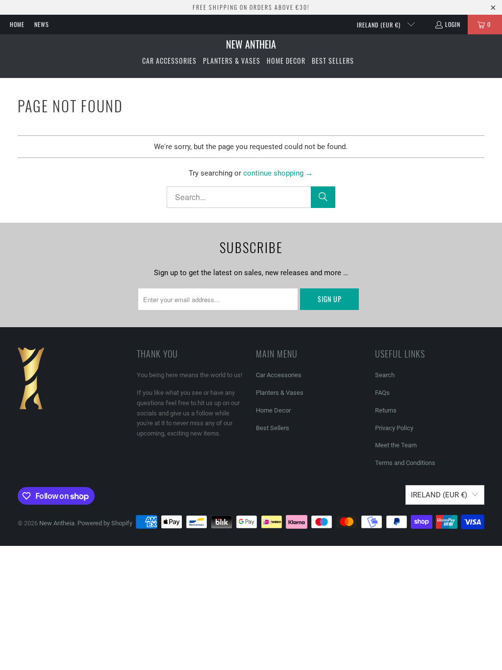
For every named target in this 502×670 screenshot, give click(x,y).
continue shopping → (278, 173)
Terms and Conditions (405, 462)
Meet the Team (396, 445)
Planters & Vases (279, 392)
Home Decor (273, 410)
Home (17, 24)
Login (452, 24)
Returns (386, 410)
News (41, 24)
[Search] (323, 197)
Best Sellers (272, 428)
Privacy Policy (394, 428)
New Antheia (57, 523)
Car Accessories (278, 375)
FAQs (382, 392)
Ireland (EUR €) (379, 25)
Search (385, 375)
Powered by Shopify (104, 523)
